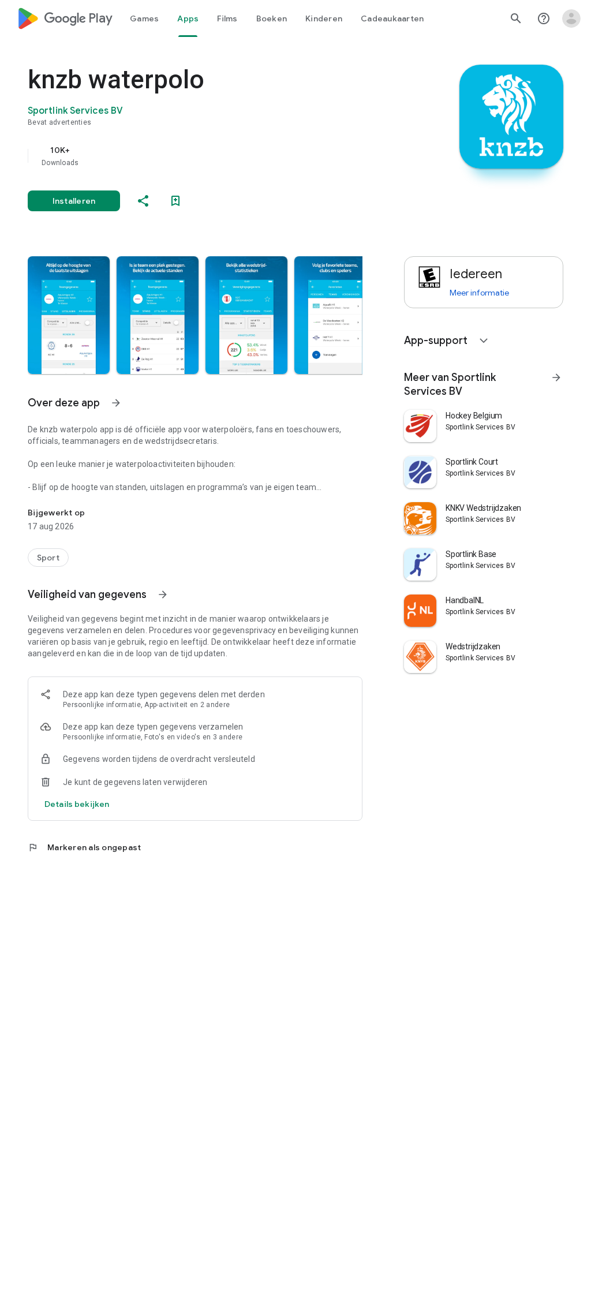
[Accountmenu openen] (571, 18)
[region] (211, 156)
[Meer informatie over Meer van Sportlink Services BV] (556, 377)
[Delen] (143, 201)
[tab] (144, 18)
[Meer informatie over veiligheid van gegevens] (77, 804)
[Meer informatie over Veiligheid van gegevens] (163, 594)
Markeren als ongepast (84, 847)
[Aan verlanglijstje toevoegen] (175, 201)
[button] (69, 315)
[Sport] (48, 557)
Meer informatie (479, 292)
